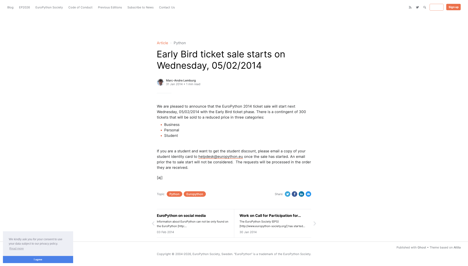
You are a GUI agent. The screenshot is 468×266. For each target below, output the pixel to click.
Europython (194, 194)
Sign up (453, 7)
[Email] (308, 194)
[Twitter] (417, 7)
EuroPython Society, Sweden (212, 254)
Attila (457, 247)
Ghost (422, 247)
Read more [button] (16, 248)
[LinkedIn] (301, 194)
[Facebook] (294, 194)
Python (174, 194)
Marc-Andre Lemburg (181, 80)
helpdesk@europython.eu (220, 156)
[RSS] (410, 7)
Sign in (436, 7)
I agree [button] (38, 259)
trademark (266, 254)
